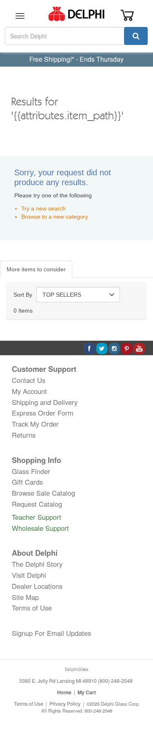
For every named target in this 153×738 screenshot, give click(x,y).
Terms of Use (32, 608)
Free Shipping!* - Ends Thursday (76, 59)
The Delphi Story (37, 564)
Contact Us (28, 380)
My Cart (87, 692)
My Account (29, 391)
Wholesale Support (40, 528)
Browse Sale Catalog (43, 493)
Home (64, 692)
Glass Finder (31, 471)
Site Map (25, 597)
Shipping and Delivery (45, 402)
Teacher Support (36, 517)
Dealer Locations (37, 586)
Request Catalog (37, 504)
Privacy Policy (64, 703)
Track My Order (35, 424)
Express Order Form (42, 413)
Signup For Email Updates (51, 633)
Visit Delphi (29, 575)
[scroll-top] (138, 704)
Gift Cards (27, 482)
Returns (23, 435)
